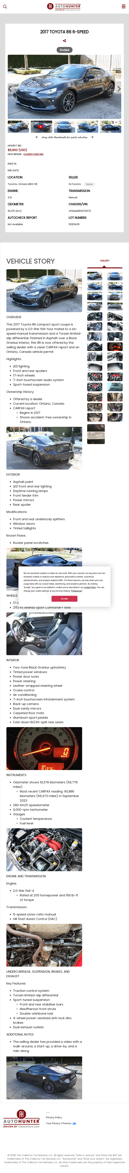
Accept (64, 599)
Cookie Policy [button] (90, 587)
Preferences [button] (76, 591)
